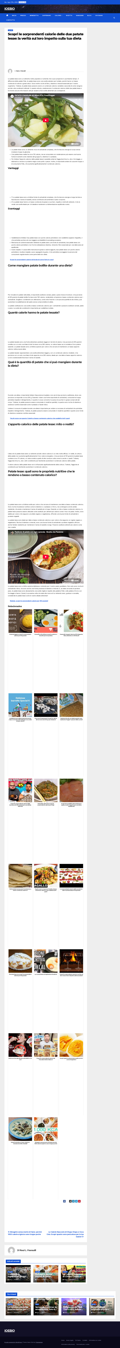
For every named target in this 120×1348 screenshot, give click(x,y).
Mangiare (79, 15)
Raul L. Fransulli (20, 71)
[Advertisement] (46, 55)
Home (62, 1340)
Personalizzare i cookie (83, 1344)
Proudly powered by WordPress (13, 1342)
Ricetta (69, 15)
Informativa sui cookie (95, 1340)
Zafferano (46, 15)
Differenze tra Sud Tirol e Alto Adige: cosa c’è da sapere (72, 1309)
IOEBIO (9, 8)
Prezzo (23, 15)
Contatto (10, 20)
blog (37, 1304)
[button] (114, 18)
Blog (89, 15)
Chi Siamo (99, 15)
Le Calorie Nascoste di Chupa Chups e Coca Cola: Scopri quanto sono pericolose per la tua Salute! (65, 1234)
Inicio (14, 15)
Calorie (58, 15)
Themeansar (39, 1342)
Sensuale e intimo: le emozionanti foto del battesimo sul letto (46, 1309)
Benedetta (34, 15)
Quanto (10, 1304)
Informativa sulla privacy (68, 1344)
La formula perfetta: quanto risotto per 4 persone (17, 1309)
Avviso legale (69, 1340)
